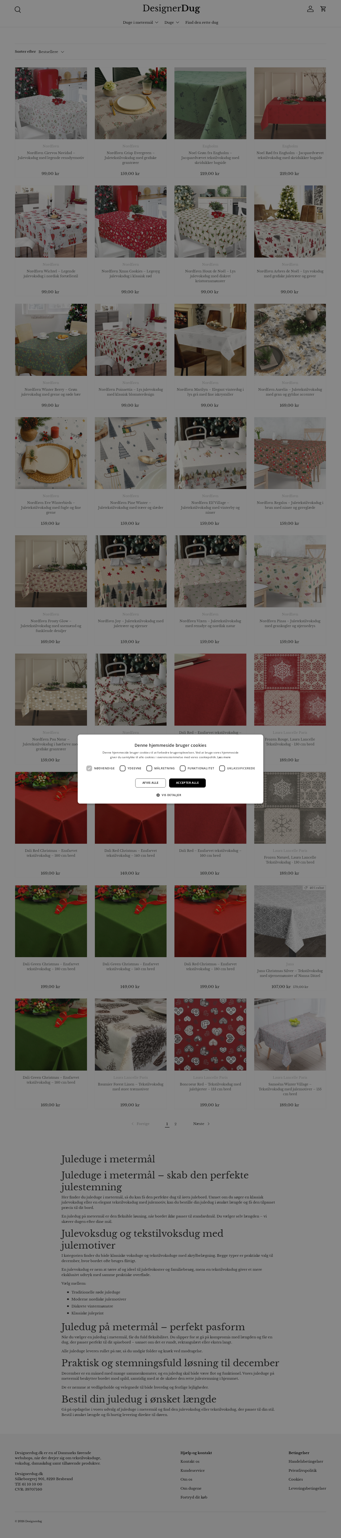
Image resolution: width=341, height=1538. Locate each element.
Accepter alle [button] (187, 783)
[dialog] (170, 769)
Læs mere (224, 757)
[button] (170, 795)
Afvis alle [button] (150, 783)
